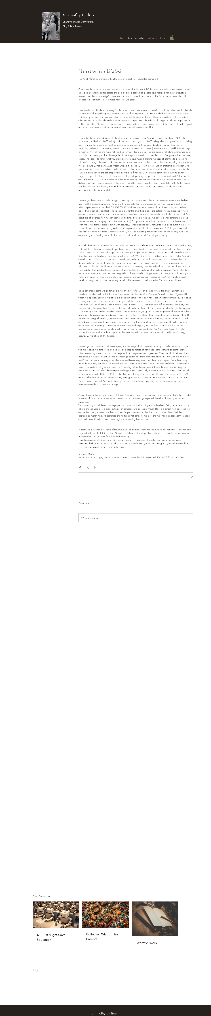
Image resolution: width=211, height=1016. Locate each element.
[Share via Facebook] (79, 467)
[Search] (178, 22)
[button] (171, 37)
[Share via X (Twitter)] (87, 467)
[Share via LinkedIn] (95, 467)
